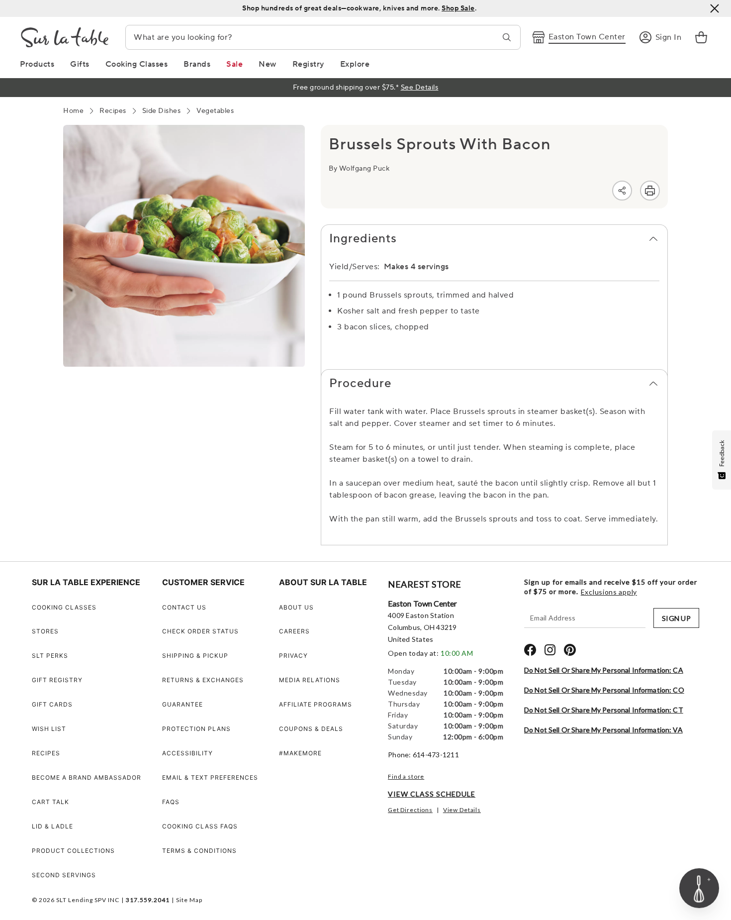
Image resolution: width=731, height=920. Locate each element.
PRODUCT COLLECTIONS (73, 850)
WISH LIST (49, 728)
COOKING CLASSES (64, 607)
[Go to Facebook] (530, 650)
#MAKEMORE (300, 753)
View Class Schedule (431, 794)
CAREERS (294, 631)
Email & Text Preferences (210, 777)
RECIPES (46, 753)
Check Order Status (200, 631)
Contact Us (184, 607)
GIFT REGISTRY (57, 680)
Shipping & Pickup (195, 655)
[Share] (622, 191)
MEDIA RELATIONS (309, 680)
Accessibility (187, 753)
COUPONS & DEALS (311, 728)
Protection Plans (196, 728)
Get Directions (410, 810)
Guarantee (182, 704)
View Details (462, 810)
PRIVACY (293, 655)
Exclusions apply (609, 592)
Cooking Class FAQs (200, 826)
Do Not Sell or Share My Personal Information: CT (603, 710)
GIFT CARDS (52, 704)
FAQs (171, 802)
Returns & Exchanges (203, 680)
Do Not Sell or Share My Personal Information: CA (603, 670)
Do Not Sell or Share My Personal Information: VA (603, 729)
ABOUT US (296, 607)
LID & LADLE (52, 826)
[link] (701, 37)
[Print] (650, 191)
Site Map (189, 900)
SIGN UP (676, 618)
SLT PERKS (50, 655)
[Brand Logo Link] (64, 37)
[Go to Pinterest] (570, 650)
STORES (45, 631)
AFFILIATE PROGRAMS (315, 704)
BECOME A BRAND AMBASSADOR (86, 777)
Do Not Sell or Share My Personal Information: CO (604, 690)
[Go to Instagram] (550, 650)
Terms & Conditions (199, 850)
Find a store (406, 776)
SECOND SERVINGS (64, 875)
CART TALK (50, 802)
